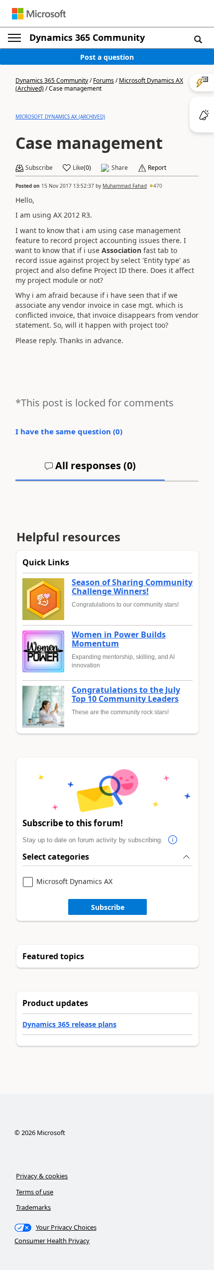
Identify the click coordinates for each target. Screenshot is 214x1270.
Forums (103, 80)
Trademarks (33, 1207)
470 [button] (157, 185)
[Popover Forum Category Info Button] (173, 840)
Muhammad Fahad (125, 185)
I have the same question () (68, 431)
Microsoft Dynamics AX (74, 882)
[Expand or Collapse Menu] (14, 37)
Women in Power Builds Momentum (119, 639)
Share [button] (119, 168)
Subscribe (107, 907)
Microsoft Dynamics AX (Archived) (60, 116)
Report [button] (157, 168)
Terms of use (34, 1191)
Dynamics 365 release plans (69, 1024)
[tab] (90, 470)
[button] (198, 38)
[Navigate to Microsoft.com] (39, 13)
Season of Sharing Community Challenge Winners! (132, 587)
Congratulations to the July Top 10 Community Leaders (126, 694)
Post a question (107, 57)
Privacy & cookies (42, 1175)
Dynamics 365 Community (87, 37)
